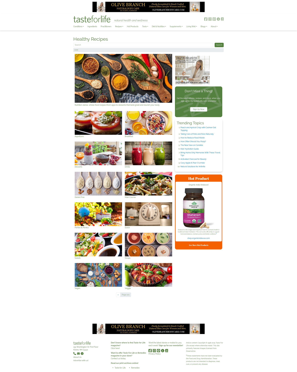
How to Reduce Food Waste (193, 138)
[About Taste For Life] (218, 19)
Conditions (77, 26)
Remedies (135, 368)
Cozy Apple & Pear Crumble (193, 163)
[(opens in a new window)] (198, 208)
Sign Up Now (198, 109)
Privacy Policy (154, 354)
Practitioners (106, 26)
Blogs (203, 26)
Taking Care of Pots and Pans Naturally (197, 134)
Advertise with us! (80, 360)
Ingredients (92, 26)
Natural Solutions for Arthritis (193, 166)
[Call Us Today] (75, 353)
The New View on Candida (192, 145)
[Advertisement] (198, 286)
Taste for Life (120, 368)
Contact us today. (118, 358)
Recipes (118, 26)
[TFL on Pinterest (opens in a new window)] (214, 19)
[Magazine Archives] (222, 19)
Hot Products (132, 26)
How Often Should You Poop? (193, 141)
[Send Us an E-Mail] (78, 353)
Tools (144, 26)
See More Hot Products (198, 245)
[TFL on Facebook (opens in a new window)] (205, 19)
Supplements (175, 26)
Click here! (115, 348)
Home (76, 50)
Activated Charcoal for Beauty (193, 159)
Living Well (190, 26)
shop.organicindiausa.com (198, 238)
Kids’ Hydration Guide (190, 149)
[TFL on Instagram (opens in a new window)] (210, 19)
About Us (77, 357)
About (213, 26)
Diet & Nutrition (158, 26)
